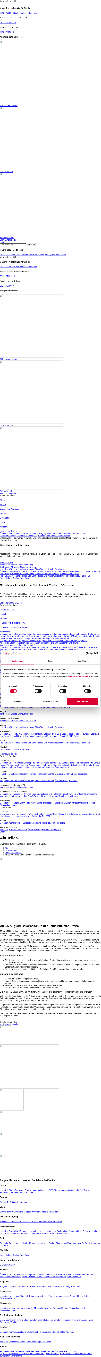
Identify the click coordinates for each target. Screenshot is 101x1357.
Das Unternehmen (8, 814)
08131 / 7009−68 (7, 13)
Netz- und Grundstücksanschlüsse (55, 1296)
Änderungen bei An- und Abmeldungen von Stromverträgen (33, 636)
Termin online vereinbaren (54, 1277)
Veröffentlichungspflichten (66, 650)
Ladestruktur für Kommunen (47, 574)
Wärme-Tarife (6, 1212)
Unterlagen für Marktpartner (81, 814)
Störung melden (62, 638)
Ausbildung (36, 823)
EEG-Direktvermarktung (59, 1190)
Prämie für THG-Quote (69, 574)
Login (2, 242)
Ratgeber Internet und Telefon (51, 1286)
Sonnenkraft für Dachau (27, 536)
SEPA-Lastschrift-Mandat (81, 636)
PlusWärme (40, 569)
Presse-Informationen (18, 830)
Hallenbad (25, 576)
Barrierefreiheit (66, 1354)
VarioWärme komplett (25, 569)
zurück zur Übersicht (9, 1024)
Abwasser (15, 567)
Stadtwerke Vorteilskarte (10, 1277)
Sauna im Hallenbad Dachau (43, 1243)
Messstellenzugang (8, 805)
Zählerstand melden (69, 634)
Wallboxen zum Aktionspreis (31, 571)
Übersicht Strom (7, 533)
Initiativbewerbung (50, 823)
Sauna (33, 576)
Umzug (32, 567)
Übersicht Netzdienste (9, 1296)
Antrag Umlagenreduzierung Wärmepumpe (35, 638)
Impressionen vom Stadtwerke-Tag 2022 (32, 816)
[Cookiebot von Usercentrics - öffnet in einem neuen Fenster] (87, 654)
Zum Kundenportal (8, 240)
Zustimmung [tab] (17, 661)
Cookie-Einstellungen (82, 1354)
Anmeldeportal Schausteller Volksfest (54, 536)
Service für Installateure (44, 650)
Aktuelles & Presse (13, 853)
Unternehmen (11, 850)
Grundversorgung (38, 533)
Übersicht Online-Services (11, 634)
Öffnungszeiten (61, 643)
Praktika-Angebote (66, 1332)
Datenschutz (15, 1354)
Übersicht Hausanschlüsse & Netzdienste (18, 647)
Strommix (44, 1190)
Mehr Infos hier (6, 562)
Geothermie (60, 569)
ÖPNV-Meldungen (36, 830)
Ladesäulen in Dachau (54, 571)
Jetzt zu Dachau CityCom (11, 603)
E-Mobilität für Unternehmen (22, 574)
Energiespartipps (79, 641)
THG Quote (50, 255)
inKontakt (46, 1342)
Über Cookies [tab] (83, 661)
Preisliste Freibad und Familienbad (15, 255)
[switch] (38, 691)
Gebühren (24, 567)
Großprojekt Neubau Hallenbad (76, 576)
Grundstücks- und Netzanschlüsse (52, 647)
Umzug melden (37, 255)
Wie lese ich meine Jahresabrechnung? (17, 645)
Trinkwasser (5, 567)
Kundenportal (29, 634)
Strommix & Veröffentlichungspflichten (63, 533)
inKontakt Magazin (52, 830)
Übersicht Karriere (8, 823)
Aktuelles (4, 830)
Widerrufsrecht (32, 1354)
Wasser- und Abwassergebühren (34, 1222)
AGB (23, 1354)
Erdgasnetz (82, 647)
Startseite (9, 848)
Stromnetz (71, 647)
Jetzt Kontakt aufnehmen (26, 13)
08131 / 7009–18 (7, 276)
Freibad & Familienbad (10, 576)
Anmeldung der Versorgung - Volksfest (17, 1192)
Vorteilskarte (60, 255)
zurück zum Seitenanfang (11, 1356)
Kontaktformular (22, 643)
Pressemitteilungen (17, 1342)
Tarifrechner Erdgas (8, 565)
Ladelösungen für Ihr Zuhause (77, 571)
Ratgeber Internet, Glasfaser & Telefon (55, 641)
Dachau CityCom (7, 1265)
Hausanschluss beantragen (48, 634)
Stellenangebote (23, 823)
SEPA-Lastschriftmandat (32, 1277)
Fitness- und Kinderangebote (49, 576)
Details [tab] (51, 661)
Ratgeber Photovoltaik (28, 641)
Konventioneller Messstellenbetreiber (47, 803)
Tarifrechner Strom (23, 533)
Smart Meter (25, 803)
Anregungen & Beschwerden (41, 643)
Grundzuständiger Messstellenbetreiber (81, 803)
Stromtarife (19, 1190)
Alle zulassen (82, 701)
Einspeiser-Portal (85, 634)
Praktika (61, 823)
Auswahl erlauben (50, 701)
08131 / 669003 (7, 32)
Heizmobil (50, 569)
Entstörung (73, 643)
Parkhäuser (25, 578)
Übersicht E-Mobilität (9, 571)
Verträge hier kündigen (49, 1354)
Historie (48, 814)
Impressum (5, 1354)
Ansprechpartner (7, 643)
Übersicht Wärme (7, 569)
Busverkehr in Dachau (9, 578)
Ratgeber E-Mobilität (9, 641)
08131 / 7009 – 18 (8, 23)
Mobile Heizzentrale (51, 1212)
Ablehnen (18, 701)
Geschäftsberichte (60, 814)
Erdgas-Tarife (6, 1202)
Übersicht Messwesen (9, 803)
